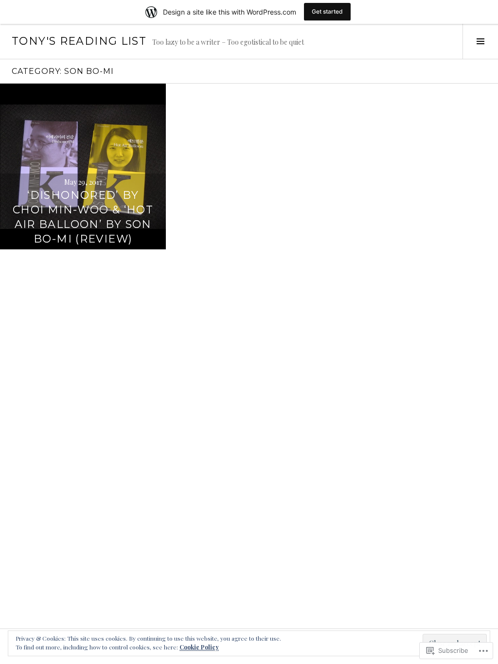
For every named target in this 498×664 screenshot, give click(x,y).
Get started (327, 11)
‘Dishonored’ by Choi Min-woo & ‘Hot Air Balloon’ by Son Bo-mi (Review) (83, 217)
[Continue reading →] (83, 166)
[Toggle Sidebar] (480, 41)
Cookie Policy (199, 647)
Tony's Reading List (79, 41)
